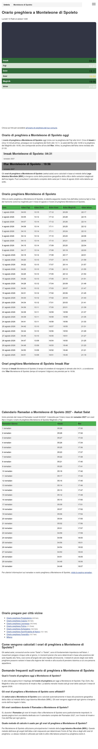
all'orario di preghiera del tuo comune (41, 127)
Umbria (7, 4)
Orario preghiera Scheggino (18, 629)
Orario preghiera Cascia (17, 620)
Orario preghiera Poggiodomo (19, 618)
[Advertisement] (49, 40)
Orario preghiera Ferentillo (18, 634)
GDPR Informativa (9, 745)
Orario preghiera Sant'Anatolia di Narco (23, 631)
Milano (9, 637)
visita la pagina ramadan (81, 572)
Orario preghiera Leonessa (18, 623)
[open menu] (94, 4)
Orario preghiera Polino (16, 626)
